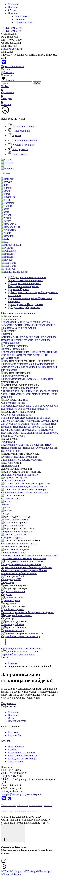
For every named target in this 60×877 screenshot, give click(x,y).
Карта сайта (15, 735)
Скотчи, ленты (28, 573)
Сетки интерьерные (12, 393)
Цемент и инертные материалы (19, 456)
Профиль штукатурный (14, 375)
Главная (13, 663)
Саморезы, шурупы (12, 537)
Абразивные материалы (15, 567)
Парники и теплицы (12, 630)
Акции (13, 10)
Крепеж (17, 135)
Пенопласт (29, 447)
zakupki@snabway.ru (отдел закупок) (21, 794)
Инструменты (20, 149)
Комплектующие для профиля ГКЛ (21, 366)
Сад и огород (20, 154)
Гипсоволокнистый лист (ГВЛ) (19, 351)
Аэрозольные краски (13, 480)
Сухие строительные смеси (16, 414)
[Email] (6, 874)
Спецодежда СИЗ (11, 579)
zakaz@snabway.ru (11, 48)
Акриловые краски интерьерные (19, 474)
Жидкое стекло (41, 321)
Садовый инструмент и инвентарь (20, 636)
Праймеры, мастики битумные (18, 327)
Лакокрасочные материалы (23, 755)
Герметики (7, 555)
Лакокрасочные (21, 130)
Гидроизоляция (10, 319)
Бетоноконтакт (10, 336)
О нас (11, 718)
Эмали (5, 504)
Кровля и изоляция (23, 144)
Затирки (6, 420)
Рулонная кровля (10, 600)
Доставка (13, 4)
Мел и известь (42, 423)
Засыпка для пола (11, 459)
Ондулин (6, 594)
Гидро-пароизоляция (13, 591)
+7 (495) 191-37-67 (11, 30)
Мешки (48, 567)
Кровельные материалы (21, 752)
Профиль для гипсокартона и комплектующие (27, 363)
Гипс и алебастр (10, 417)
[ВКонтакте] (3, 63)
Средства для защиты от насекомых (21, 648)
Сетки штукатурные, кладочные (19, 387)
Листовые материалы (13, 348)
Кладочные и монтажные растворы (31, 420)
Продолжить (8, 703)
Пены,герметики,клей (13, 552)
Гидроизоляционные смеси (17, 321)
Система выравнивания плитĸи (19, 543)
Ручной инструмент (12, 609)
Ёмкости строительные (14, 612)
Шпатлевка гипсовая (33, 432)
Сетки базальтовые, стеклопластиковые (35, 390)
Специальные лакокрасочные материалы (24, 492)
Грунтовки (7, 333)
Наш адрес (14, 7)
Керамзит (27, 459)
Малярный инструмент (41, 612)
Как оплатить (22, 16)
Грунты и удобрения (12, 624)
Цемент (37, 459)
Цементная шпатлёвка (22, 429)
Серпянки (7, 390)
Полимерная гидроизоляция (39, 324)
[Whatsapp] (31, 871)
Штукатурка (18, 435)
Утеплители (8, 441)
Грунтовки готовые (22, 339)
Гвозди (5, 513)
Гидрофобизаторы (11, 405)
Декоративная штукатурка (35, 417)
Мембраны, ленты (12, 324)
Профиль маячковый (13, 378)
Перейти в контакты (12, 66)
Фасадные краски (11, 498)
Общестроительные (23, 126)
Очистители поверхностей (33, 408)
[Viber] (5, 871)
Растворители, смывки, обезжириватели (24, 486)
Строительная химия (13, 402)
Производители (23, 22)
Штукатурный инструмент (16, 615)
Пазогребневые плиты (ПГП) (31, 354)
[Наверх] (13, 833)
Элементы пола (10, 357)
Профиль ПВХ (34, 378)
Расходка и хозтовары (24, 140)
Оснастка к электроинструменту (20, 570)
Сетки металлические (37, 393)
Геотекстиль (36, 567)
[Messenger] (45, 871)
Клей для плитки (24, 423)
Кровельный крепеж (13, 525)
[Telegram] (9, 799)
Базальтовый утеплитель (15, 444)
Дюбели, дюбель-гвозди (15, 519)
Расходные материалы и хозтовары (21, 564)
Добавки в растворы (34, 405)
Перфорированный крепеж (16, 531)
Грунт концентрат (29, 336)
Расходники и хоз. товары (22, 758)
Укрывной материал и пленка (18, 654)
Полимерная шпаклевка (27, 426)
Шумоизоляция (10, 465)
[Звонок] (16, 874)
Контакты (13, 732)
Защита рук (7, 582)
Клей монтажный (24, 555)
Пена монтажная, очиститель (29, 558)
